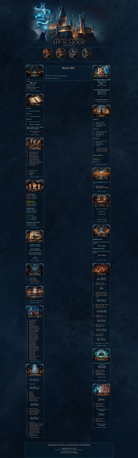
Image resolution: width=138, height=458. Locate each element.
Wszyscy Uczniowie (102, 148)
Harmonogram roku (34, 163)
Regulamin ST (99, 315)
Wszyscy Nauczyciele (102, 149)
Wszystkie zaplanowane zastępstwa (35, 131)
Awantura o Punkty (34, 429)
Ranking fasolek (100, 326)
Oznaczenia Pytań (100, 371)
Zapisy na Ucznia (100, 122)
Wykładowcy (32, 396)
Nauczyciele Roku (34, 413)
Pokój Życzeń (32, 340)
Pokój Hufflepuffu (34, 339)
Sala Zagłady (32, 344)
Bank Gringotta (33, 279)
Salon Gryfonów (33, 346)
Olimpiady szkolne (34, 426)
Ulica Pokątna (32, 278)
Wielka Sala (32, 353)
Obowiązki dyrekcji (102, 219)
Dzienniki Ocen (33, 155)
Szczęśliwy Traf (33, 435)
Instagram (31, 173)
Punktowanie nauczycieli (35, 162)
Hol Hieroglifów (33, 326)
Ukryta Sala (32, 352)
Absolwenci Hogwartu (35, 410)
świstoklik (103, 85)
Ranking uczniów (100, 306)
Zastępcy (31, 395)
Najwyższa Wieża (33, 336)
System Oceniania (33, 153)
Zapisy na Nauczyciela (101, 131)
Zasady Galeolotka (100, 406)
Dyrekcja (31, 393)
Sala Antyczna (33, 341)
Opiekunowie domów (34, 397)
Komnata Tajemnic (34, 330)
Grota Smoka (32, 323)
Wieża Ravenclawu (34, 356)
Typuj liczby (99, 405)
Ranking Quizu (99, 373)
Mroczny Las (32, 333)
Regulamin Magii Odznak (102, 304)
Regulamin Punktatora (101, 293)
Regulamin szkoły (33, 152)
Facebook (31, 172)
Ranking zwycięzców (101, 284)
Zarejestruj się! (30, 86)
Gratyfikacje (35, 258)
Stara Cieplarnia (33, 350)
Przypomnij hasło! (31, 89)
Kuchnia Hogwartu (34, 331)
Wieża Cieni (32, 354)
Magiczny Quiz (33, 434)
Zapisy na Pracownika (101, 141)
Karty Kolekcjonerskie (35, 428)
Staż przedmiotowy (34, 159)
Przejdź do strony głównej (52, 78)
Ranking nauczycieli (101, 307)
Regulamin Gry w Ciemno (102, 343)
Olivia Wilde (73, 448)
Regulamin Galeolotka (101, 292)
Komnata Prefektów (34, 327)
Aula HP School (33, 320)
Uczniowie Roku (33, 414)
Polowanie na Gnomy (34, 432)
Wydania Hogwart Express (36, 424)
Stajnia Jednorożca (34, 349)
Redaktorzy (32, 422)
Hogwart (31, 324)
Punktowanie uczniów (34, 161)
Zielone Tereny (33, 359)
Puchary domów (33, 408)
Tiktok (31, 175)
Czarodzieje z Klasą (34, 431)
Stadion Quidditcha (34, 347)
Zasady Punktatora (100, 421)
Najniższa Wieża (33, 334)
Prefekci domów (33, 399)
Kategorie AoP (99, 335)
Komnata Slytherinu (34, 328)
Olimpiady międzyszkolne (36, 425)
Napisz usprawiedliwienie (35, 300)
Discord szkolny (33, 170)
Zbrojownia (32, 357)
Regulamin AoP (99, 334)
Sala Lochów (32, 343)
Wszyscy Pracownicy (101, 151)
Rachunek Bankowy (34, 281)
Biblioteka (32, 321)
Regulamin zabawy (100, 324)
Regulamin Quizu (100, 283)
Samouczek (32, 165)
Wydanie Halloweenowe (35, 254)
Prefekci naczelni (33, 400)
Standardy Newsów (34, 156)
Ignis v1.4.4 (70, 452)
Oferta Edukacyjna (34, 158)
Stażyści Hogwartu (34, 411)
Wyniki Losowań (100, 403)
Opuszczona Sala (33, 337)
